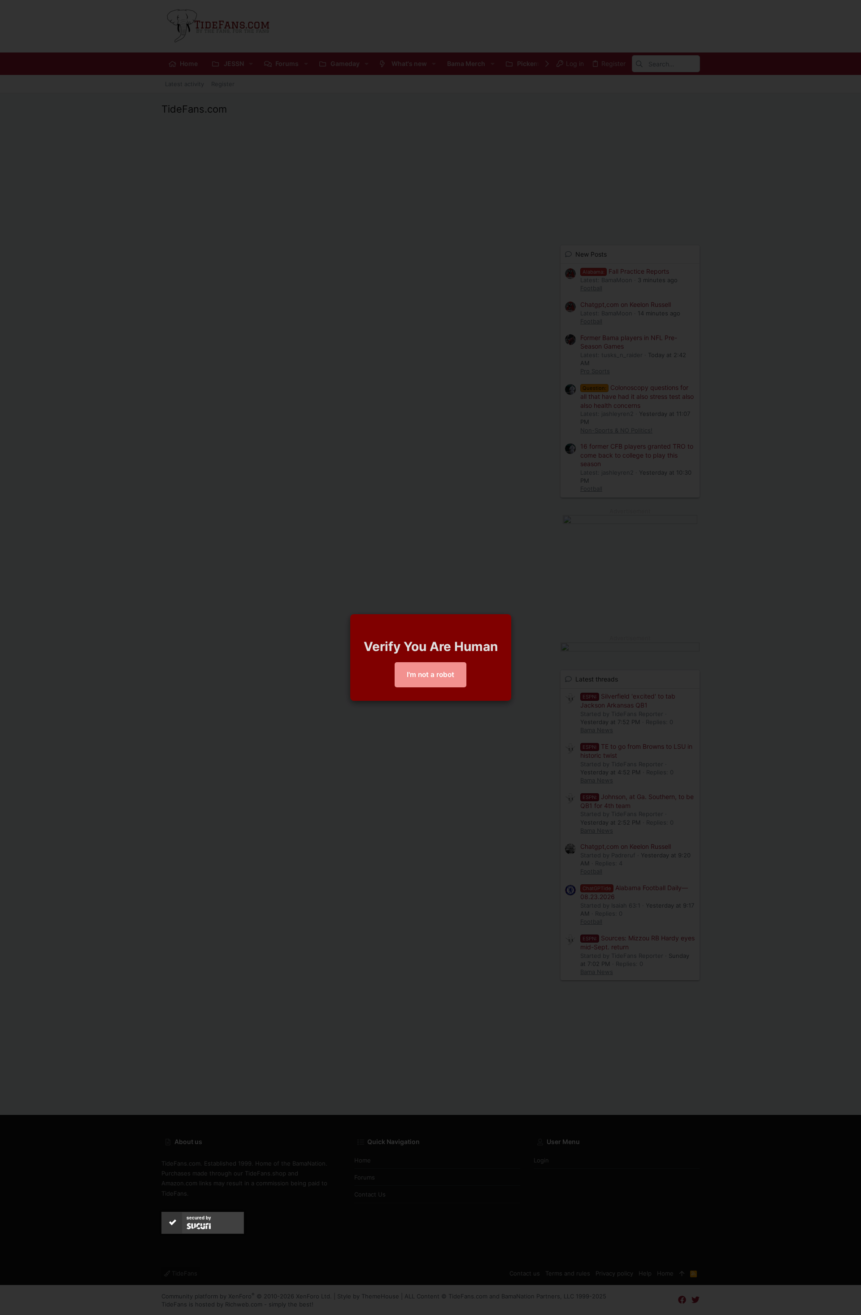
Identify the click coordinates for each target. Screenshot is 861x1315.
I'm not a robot (430, 674)
